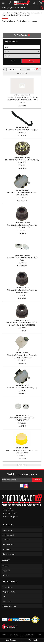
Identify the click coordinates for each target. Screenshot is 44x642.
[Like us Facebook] (22, 486)
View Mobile (33, 640)
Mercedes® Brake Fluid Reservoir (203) (22, 387)
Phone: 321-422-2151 (10, 513)
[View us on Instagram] (26, 486)
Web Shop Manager (28, 636)
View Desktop (11, 640)
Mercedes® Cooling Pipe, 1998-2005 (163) (22, 130)
